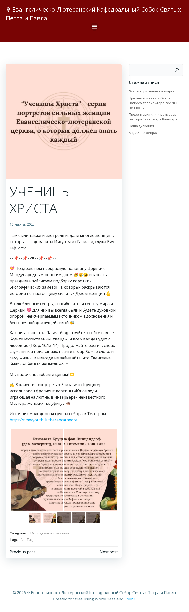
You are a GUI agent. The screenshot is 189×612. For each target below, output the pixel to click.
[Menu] (94, 27)
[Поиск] (177, 70)
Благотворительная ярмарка (152, 91)
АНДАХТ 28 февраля (144, 132)
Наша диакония (141, 126)
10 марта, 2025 (22, 224)
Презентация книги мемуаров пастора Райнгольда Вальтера (153, 116)
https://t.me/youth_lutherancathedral (44, 420)
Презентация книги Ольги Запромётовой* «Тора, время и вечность (153, 103)
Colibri (130, 599)
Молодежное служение (49, 533)
